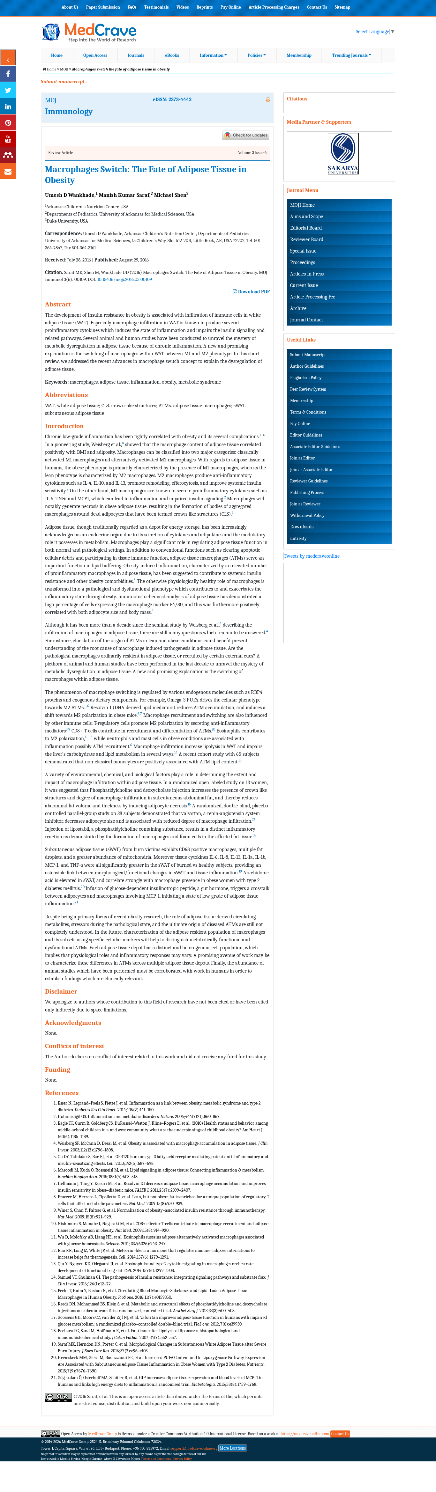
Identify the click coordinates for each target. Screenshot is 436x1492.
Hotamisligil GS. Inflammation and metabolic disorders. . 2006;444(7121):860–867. (139, 1116)
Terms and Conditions (156, 1459)
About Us (70, 7)
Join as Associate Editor (311, 469)
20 (83, 887)
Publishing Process (307, 492)
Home (57, 55)
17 (253, 819)
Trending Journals (350, 55)
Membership (299, 55)
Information (211, 55)
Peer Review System (308, 389)
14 (175, 752)
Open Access (95, 55)
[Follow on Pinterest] (8, 122)
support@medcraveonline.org (194, 1448)
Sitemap (342, 7)
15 (240, 760)
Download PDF (253, 292)
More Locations (233, 1448)
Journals (136, 55)
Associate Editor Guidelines (315, 446)
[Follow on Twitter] (8, 90)
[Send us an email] (8, 171)
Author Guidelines (307, 366)
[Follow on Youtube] (8, 139)
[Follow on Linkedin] (8, 106)
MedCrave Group (102, 1433)
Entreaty (298, 538)
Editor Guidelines (306, 435)
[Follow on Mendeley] (8, 155)
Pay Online (231, 7)
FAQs (132, 7)
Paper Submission (103, 7)
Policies (255, 55)
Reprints (205, 7)
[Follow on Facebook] (8, 74)
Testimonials (156, 7)
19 (240, 871)
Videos (183, 7)
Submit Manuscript (308, 354)
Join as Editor (302, 458)
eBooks (172, 55)
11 (86, 737)
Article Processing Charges (274, 7)
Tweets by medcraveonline (312, 556)
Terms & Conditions (308, 412)
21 (76, 902)
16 (189, 804)
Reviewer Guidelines (308, 481)
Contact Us (317, 7)
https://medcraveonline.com (305, 1433)
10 (213, 729)
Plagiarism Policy (306, 377)
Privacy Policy (182, 1459)
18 (254, 835)
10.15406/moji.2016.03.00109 (124, 279)
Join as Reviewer (305, 504)
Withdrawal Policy (307, 515)
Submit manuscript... (64, 82)
